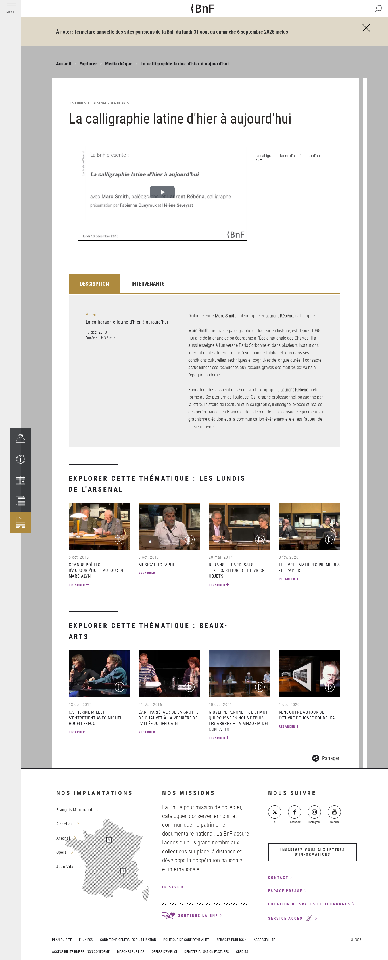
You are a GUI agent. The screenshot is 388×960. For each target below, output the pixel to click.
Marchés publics (130, 951)
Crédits (242, 951)
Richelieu (64, 823)
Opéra (61, 852)
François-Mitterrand (74, 809)
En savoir (173, 887)
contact (278, 877)
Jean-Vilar (65, 866)
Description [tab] (94, 283)
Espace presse (285, 890)
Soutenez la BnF (197, 915)
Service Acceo (286, 918)
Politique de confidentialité (186, 939)
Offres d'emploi (164, 951)
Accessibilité (264, 939)
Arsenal (63, 838)
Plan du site (62, 939)
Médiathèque (119, 64)
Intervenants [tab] (148, 283)
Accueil (64, 64)
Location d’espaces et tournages (309, 904)
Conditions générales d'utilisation (128, 939)
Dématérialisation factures (206, 951)
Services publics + (232, 939)
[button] (20, 459)
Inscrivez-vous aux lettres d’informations (312, 852)
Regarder (77, 584)
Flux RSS (86, 939)
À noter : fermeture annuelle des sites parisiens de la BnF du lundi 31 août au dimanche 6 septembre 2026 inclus (172, 31)
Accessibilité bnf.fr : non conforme (81, 951)
